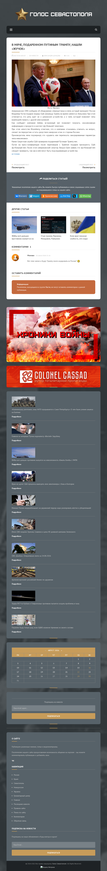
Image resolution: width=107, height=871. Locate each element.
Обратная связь (20, 821)
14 (66, 668)
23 (90, 672)
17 (18, 672)
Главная (17, 800)
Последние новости (22, 804)
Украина (17, 791)
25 (30, 676)
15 (78, 668)
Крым (16, 779)
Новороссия (18, 787)
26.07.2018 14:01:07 (19, 56)
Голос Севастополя (59, 864)
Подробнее (16, 416)
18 (30, 672)
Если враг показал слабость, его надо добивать (79, 239)
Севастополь (19, 783)
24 (18, 676)
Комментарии (19, 816)
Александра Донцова (51, 56)
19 (42, 672)
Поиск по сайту (20, 812)
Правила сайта (19, 808)
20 (54, 672)
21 (66, 672)
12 (42, 668)
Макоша (30, 255)
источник (16, 154)
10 (18, 668)
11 (30, 668)
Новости (34, 56)
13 (54, 668)
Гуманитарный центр (22, 796)
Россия (16, 775)
